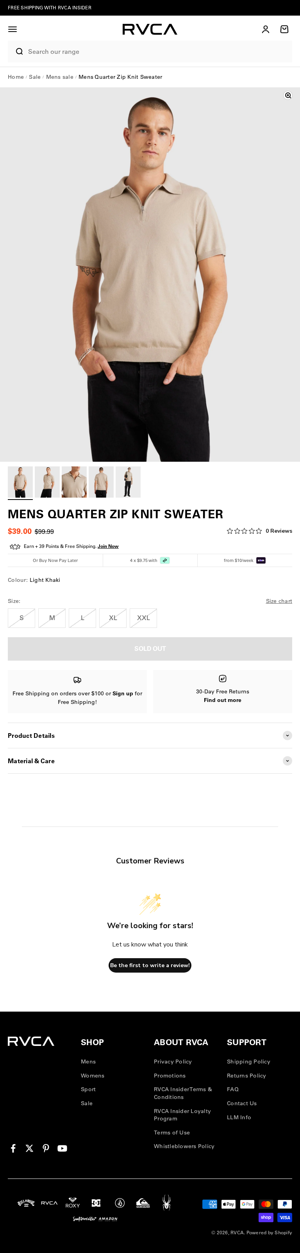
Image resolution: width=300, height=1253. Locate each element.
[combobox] (158, 51)
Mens (88, 1061)
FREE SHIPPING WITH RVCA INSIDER (49, 8)
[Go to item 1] (20, 483)
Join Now (108, 546)
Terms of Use (172, 1132)
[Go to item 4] (101, 483)
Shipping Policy (248, 1061)
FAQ (233, 1089)
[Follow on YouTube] (62, 1148)
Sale (87, 1103)
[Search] (16, 51)
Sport (88, 1089)
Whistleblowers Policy (184, 1146)
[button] (12, 29)
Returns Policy (246, 1075)
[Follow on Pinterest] (46, 1148)
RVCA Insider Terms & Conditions (183, 1093)
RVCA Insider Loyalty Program (182, 1115)
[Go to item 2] (47, 483)
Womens (93, 1075)
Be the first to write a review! (150, 965)
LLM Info (239, 1117)
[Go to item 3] (74, 483)
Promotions (170, 1075)
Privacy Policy (173, 1061)
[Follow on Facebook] (13, 1148)
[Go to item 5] (128, 483)
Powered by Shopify (269, 1232)
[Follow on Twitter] (29, 1148)
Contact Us (242, 1103)
